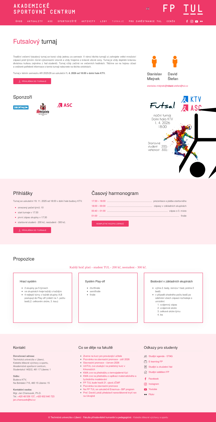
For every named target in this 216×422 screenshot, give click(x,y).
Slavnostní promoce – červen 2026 (101, 362)
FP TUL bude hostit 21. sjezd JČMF (101, 382)
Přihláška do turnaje (34, 81)
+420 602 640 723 (45, 396)
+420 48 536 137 (26, 396)
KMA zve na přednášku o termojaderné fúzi (105, 372)
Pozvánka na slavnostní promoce (100, 385)
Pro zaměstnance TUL (145, 21)
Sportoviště (67, 21)
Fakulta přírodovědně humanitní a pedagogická (107, 417)
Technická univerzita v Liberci (66, 417)
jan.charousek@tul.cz (24, 399)
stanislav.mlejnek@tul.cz (160, 85)
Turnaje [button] (118, 21)
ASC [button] (50, 21)
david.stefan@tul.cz (178, 85)
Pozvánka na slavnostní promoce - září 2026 (106, 359)
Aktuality (35, 21)
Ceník (171, 21)
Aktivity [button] (88, 21)
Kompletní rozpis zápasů (110, 223)
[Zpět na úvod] (66, 9)
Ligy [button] (103, 21)
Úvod (18, 21)
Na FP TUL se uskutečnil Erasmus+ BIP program (108, 389)
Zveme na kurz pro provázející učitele (102, 356)
